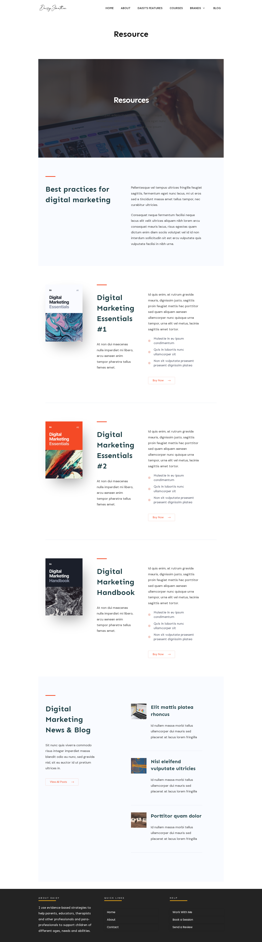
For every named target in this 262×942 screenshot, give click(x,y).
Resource (131, 34)
